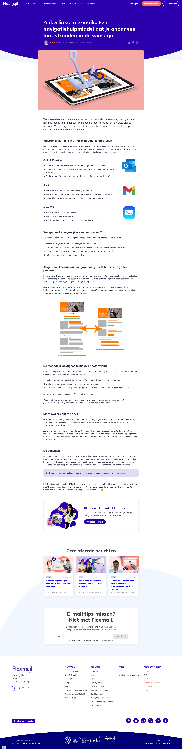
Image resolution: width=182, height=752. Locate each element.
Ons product (70, 698)
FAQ (145, 675)
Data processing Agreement (103, 702)
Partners (91, 3)
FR (23, 688)
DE (27, 688)
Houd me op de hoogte (23, 721)
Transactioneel (49, 3)
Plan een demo (171, 4)
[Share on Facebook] (133, 41)
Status (146, 690)
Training (147, 679)
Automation (69, 679)
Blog (119, 671)
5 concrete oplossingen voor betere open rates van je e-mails (58, 583)
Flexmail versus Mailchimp (76, 690)
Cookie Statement (98, 694)
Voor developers (151, 686)
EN (18, 688)
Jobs (93, 675)
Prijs (63, 3)
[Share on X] (137, 41)
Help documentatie (152, 683)
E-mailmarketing (71, 671)
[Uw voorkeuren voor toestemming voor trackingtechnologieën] (4, 748)
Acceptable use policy (100, 698)
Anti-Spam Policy (98, 686)
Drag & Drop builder (73, 675)
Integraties (69, 683)
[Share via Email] (129, 41)
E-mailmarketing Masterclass (129, 675)
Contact (147, 671)
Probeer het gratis (151, 4)
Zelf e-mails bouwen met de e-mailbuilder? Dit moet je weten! (90, 583)
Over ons (95, 671)
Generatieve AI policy (100, 705)
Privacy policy (96, 683)
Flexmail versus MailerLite (75, 694)
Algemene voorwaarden (101, 690)
